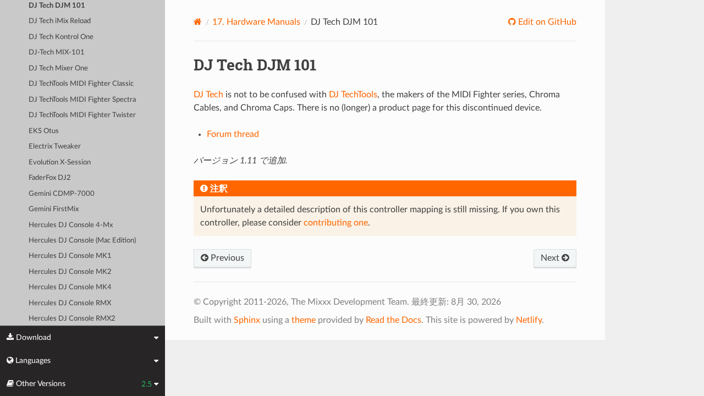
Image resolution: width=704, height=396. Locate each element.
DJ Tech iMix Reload (60, 21)
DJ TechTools (353, 94)
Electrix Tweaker (55, 146)
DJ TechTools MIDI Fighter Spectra (82, 99)
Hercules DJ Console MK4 (70, 287)
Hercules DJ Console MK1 (70, 256)
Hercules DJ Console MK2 (70, 272)
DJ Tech (208, 94)
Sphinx (247, 320)
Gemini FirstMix (54, 209)
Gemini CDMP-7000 (62, 193)
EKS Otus (44, 131)
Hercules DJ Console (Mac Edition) (82, 240)
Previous (226, 258)
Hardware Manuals (256, 22)
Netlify (529, 320)
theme (304, 320)
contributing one (336, 222)
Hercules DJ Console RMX (70, 303)
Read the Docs (393, 320)
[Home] (198, 21)
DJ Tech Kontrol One (61, 37)
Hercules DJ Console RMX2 (72, 318)
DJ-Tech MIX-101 (57, 52)
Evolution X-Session (60, 162)
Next (551, 258)
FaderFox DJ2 (50, 178)
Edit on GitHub (546, 22)
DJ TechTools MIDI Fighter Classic (81, 83)
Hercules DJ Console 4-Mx (71, 225)
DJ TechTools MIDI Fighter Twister (82, 115)
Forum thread (233, 134)
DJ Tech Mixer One (58, 68)
